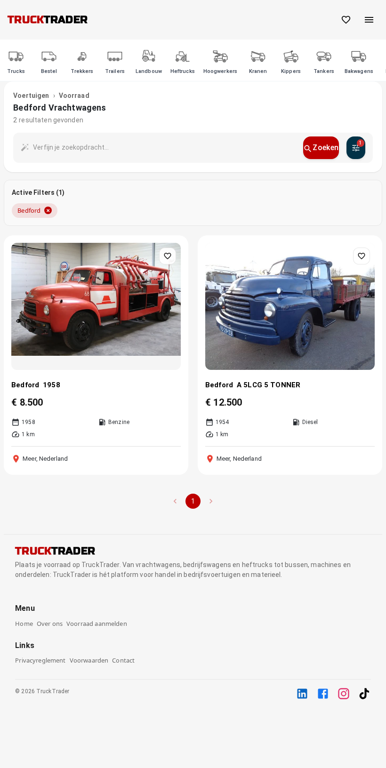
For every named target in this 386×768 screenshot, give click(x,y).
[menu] (369, 19)
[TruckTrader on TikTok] (364, 693)
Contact (123, 660)
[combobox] (164, 147)
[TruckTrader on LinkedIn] (302, 693)
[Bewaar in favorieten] (167, 256)
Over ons (50, 623)
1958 (51, 385)
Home (24, 623)
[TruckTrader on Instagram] (343, 693)
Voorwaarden (89, 660)
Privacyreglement (40, 660)
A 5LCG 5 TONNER (268, 385)
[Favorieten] (346, 20)
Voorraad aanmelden (96, 623)
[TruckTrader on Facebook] (323, 693)
